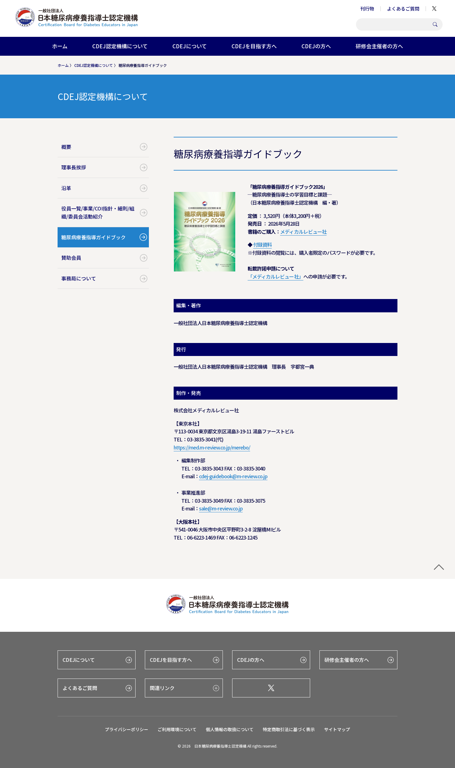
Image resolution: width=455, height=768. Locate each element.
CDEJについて (189, 46)
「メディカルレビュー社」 (275, 276)
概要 (66, 146)
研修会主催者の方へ (379, 46)
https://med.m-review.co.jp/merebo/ (212, 447)
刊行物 (367, 8)
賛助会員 (71, 257)
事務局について (78, 278)
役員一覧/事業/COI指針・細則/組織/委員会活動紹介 (97, 212)
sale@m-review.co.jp (221, 508)
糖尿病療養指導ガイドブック (93, 237)
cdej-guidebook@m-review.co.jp (233, 476)
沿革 (66, 188)
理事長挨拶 (73, 167)
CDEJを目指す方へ (254, 46)
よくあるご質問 (403, 8)
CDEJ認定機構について (120, 46)
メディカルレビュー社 (303, 231)
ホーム (59, 46)
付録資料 (262, 244)
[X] (271, 688)
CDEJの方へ (316, 46)
